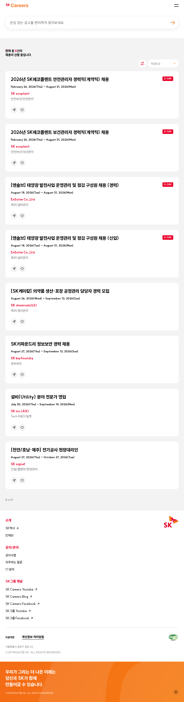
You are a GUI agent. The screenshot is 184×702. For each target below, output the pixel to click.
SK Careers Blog (16, 597)
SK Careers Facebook (20, 604)
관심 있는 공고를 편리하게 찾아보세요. (37, 22)
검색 (172, 22)
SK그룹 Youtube (16, 611)
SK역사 (10, 528)
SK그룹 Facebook (17, 618)
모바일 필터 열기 (142, 63)
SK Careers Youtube (19, 589)
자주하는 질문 (13, 562)
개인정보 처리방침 (33, 637)
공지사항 (10, 555)
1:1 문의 (9, 569)
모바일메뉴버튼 (176, 5)
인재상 (9, 535)
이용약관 (9, 637)
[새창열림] (173, 636)
